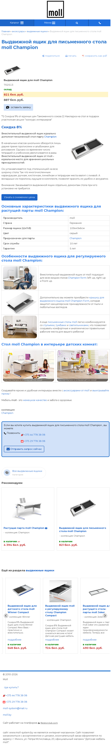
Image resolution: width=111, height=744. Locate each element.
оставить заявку (21, 107)
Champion (50, 136)
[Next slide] (105, 615)
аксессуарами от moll (76, 390)
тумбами (61, 325)
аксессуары (18, 31)
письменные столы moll (62, 322)
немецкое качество (35, 400)
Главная (5, 31)
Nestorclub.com (49, 723)
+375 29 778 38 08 (34, 441)
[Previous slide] (6, 615)
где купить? (11, 687)
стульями (49, 325)
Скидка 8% (11, 127)
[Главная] (55, 17)
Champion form (77, 277)
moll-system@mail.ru (15, 708)
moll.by (7, 714)
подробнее (14, 639)
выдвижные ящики (37, 31)
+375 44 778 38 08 (34, 434)
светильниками (79, 325)
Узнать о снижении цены (19, 197)
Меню (48, 22)
